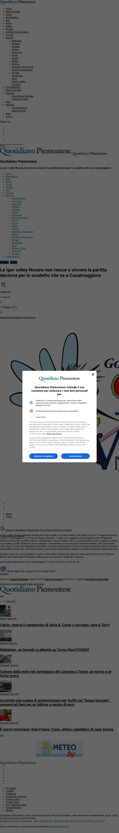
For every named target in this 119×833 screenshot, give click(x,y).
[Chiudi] (93, 374)
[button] (59, 417)
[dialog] (59, 416)
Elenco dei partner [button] (54, 433)
